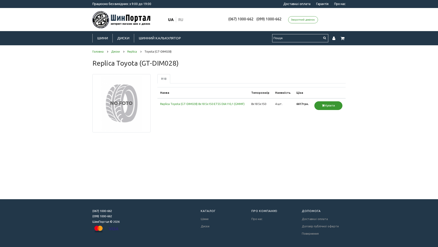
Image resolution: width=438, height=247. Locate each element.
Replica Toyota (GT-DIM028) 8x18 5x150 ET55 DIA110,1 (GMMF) (202, 103)
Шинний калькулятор (160, 38)
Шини (102, 38)
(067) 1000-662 (240, 19)
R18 (163, 78)
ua (171, 19)
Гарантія (322, 4)
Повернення (310, 233)
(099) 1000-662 (269, 19)
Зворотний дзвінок (303, 19)
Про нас (340, 4)
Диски (123, 38)
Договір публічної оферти (320, 226)
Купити (330, 105)
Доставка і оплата (296, 4)
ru (180, 19)
